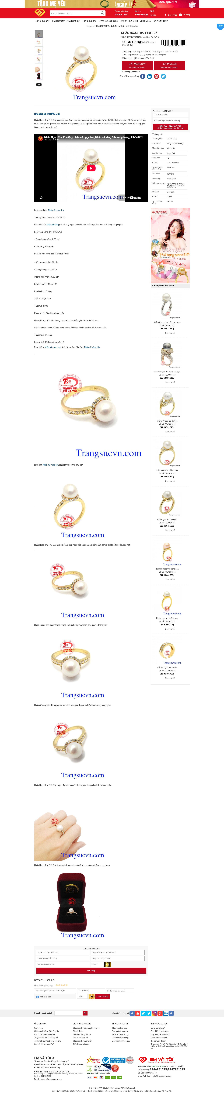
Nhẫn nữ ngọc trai (56, 210)
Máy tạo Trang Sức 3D (82, 1034)
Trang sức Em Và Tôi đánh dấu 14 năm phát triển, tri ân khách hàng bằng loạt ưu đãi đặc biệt (169, 1046)
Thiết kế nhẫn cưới (120, 1028)
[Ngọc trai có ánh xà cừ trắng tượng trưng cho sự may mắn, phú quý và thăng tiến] (39, 43)
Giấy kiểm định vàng (120, 1038)
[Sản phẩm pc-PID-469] (170, 246)
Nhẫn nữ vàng (53, 224)
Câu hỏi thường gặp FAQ (44, 1044)
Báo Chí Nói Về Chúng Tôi (44, 1034)
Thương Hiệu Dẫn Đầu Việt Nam (47, 1041)
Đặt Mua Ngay (137, 65)
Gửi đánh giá (102, 997)
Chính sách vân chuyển (82, 1041)
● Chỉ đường (55, 1067)
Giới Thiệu (38, 1028)
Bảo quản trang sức (120, 1031)
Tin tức (153, 15)
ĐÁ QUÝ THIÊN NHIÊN (129, 21)
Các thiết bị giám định (160, 1031)
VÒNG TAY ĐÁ (145, 21)
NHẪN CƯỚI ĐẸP (73, 21)
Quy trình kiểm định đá (160, 1034)
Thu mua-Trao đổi (80, 1038)
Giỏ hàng (185, 15)
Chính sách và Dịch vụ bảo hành (86, 1028)
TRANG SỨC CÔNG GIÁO (108, 21)
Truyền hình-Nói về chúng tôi (46, 1038)
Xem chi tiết (170, 333)
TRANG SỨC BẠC (89, 21)
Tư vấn (220, 26)
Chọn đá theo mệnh (159, 1038)
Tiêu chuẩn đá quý (158, 1041)
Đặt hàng (91, 970)
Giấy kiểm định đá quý (121, 1041)
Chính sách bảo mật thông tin (46, 1031)
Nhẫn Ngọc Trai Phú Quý (47, 114)
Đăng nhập (172, 15)
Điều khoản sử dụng (81, 1044)
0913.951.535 (168, 65)
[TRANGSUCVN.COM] (40, 16)
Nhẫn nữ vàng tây (92, 347)
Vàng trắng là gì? (158, 1028)
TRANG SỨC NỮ (58, 21)
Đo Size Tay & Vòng (120, 1034)
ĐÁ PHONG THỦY (161, 21)
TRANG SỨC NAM (42, 21)
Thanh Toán (78, 1031)
